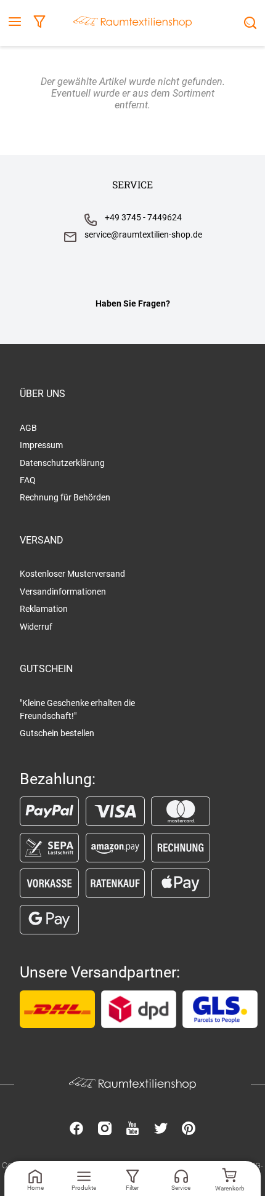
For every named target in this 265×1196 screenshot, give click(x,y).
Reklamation (44, 609)
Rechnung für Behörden (65, 497)
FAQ (28, 480)
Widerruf (36, 627)
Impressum (41, 445)
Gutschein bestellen (57, 733)
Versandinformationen (63, 591)
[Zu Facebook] (76, 1129)
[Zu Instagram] (104, 1129)
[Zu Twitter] (160, 1129)
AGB (28, 428)
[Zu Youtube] (132, 1129)
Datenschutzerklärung (62, 463)
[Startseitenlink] (132, 23)
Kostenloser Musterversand (72, 574)
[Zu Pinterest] (188, 1129)
